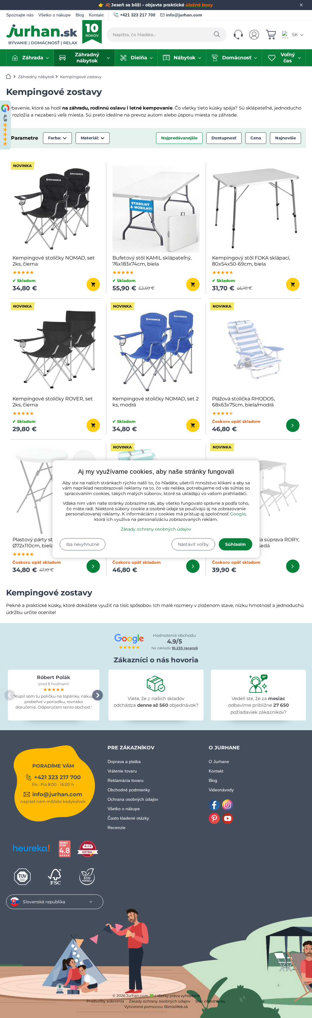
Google (238, 514)
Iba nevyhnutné (82, 544)
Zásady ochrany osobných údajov (156, 529)
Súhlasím (235, 544)
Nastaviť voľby (193, 544)
